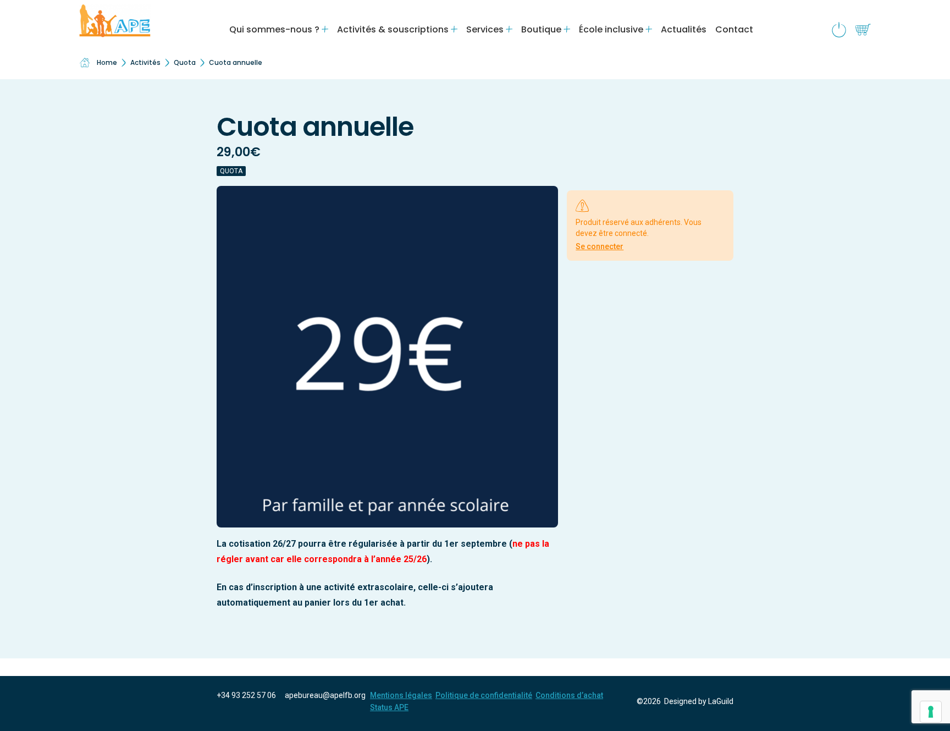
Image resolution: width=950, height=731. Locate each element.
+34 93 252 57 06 (246, 695)
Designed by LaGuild (698, 701)
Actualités (683, 29)
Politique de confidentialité (483, 695)
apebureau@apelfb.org (325, 695)
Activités (145, 62)
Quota (185, 62)
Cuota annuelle (235, 62)
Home (107, 62)
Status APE (389, 707)
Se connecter (599, 246)
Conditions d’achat (569, 695)
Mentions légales (401, 695)
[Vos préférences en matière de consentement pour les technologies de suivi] (930, 711)
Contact (734, 29)
